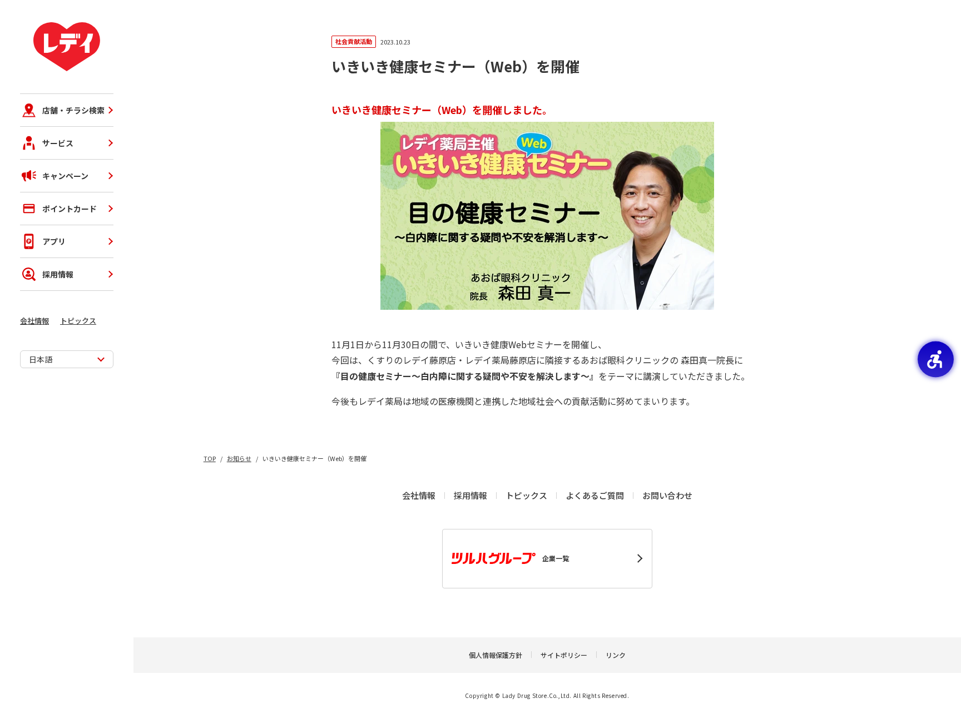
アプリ (54, 241)
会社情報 (34, 320)
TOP (210, 458)
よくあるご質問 (595, 495)
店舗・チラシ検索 (73, 110)
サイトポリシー (564, 655)
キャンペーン (65, 175)
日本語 (40, 359)
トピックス (78, 320)
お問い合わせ (667, 495)
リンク (616, 655)
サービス (57, 142)
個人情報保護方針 (495, 655)
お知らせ (239, 458)
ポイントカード (69, 208)
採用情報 (57, 274)
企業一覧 (555, 558)
